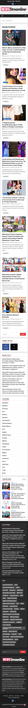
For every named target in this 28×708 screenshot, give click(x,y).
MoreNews (20, 704)
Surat (16, 639)
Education (4, 417)
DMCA (22, 695)
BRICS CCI (19, 593)
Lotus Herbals (6, 625)
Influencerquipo (14, 617)
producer (14, 634)
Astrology (5, 408)
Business (5, 43)
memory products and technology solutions (12, 628)
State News (5, 464)
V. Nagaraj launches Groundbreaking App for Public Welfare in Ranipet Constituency (12, 125)
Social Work (6, 270)
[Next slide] (25, 479)
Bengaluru (20, 590)
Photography (5, 444)
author (18, 587)
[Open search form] (25, 15)
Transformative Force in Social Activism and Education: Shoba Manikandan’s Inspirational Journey (13, 88)
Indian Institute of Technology (11, 614)
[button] (2, 15)
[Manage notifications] (24, 705)
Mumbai (5, 631)
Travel (4, 470)
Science (4, 455)
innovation (6, 619)
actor (15, 585)
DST (18, 603)
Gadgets (4, 432)
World (3, 473)
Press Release (6, 449)
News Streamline (6, 55)
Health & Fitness (6, 435)
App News (6, 118)
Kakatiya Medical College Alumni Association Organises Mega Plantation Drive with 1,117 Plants (13, 360)
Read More (6, 65)
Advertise (11, 695)
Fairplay (16, 609)
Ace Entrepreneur (8, 585)
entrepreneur (13, 606)
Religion (4, 452)
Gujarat (22, 609)
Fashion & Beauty (6, 423)
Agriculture (5, 403)
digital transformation (9, 603)
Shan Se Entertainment (17, 636)
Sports (5, 230)
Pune (19, 634)
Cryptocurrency (14, 595)
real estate (6, 636)
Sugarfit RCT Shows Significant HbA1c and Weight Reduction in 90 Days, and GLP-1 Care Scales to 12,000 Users (13, 367)
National (4, 441)
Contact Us (17, 695)
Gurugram (5, 611)
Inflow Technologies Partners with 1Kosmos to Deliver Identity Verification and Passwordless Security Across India (13, 391)
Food (3, 429)
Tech (10, 118)
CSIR (21, 595)
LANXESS (18, 622)
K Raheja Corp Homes (9, 622)
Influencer (5, 617)
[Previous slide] (23, 479)
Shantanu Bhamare (8, 639)
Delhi (4, 598)
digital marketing (12, 598)
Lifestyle (5, 82)
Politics (4, 446)
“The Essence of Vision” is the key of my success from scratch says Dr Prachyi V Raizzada (13, 200)
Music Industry (13, 631)
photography (6, 634)
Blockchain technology (9, 593)
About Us (6, 695)
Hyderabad (13, 611)
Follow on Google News (13, 697)
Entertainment (7, 311)
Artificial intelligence (8, 587)
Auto (3, 411)
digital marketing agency (9, 601)
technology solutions (8, 644)
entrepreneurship (7, 609)
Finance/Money (6, 426)
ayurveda (5, 590)
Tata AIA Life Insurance (9, 642)
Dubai (22, 603)
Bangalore (12, 590)
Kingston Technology (16, 619)
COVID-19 (5, 595)
